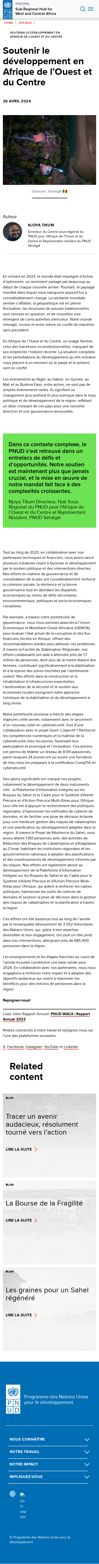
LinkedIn (71, 1046)
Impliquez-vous (26, 1476)
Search (83, 9)
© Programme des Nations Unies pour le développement (40, 1539)
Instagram (34, 1046)
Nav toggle (90, 9)
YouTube (51, 1046)
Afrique (25, 22)
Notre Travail (24, 1451)
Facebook (15, 1046)
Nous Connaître (27, 1439)
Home (8, 22)
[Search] (23, 1506)
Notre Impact (24, 1464)
